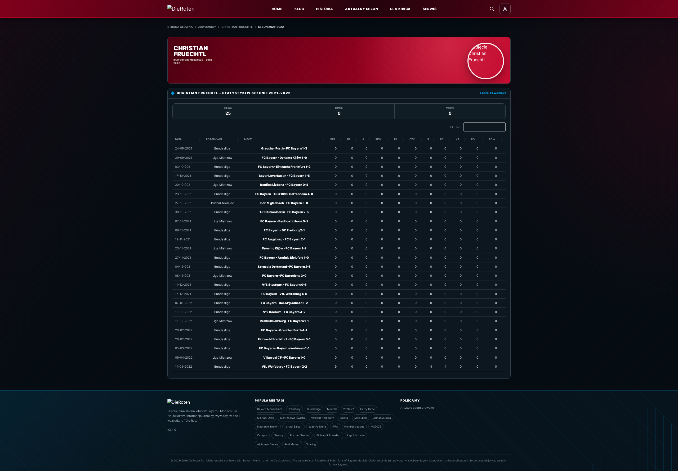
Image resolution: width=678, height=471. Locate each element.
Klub (299, 9)
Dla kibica (400, 9)
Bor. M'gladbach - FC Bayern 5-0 (284, 203)
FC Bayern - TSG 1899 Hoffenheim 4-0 (284, 194)
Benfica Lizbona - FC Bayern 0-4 (284, 185)
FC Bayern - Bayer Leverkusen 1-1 (284, 348)
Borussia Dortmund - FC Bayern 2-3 (284, 266)
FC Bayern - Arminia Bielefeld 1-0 (284, 257)
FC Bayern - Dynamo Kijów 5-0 (284, 158)
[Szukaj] (491, 8)
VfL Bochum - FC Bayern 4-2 (284, 312)
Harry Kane (367, 409)
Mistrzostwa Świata (292, 417)
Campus (262, 435)
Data (178, 139)
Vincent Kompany (322, 417)
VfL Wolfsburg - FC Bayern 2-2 (284, 366)
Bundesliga (314, 409)
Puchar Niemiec (300, 435)
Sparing (311, 444)
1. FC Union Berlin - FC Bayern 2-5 (284, 212)
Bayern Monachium (269, 409)
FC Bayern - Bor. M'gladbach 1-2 (284, 303)
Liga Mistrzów (356, 435)
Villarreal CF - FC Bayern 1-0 (284, 357)
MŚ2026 (376, 426)
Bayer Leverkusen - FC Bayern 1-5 (284, 176)
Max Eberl (360, 417)
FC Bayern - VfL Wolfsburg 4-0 (284, 294)
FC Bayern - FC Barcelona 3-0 (284, 276)
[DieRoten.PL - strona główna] (192, 8)
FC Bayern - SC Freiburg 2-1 (284, 230)
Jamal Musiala (382, 417)
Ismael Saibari (293, 426)
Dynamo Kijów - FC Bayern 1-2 (284, 248)
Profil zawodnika (493, 93)
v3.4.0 (171, 430)
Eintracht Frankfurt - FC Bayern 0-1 (284, 339)
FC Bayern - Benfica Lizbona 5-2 (284, 221)
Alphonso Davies (267, 444)
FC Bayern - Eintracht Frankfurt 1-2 (284, 167)
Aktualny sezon (361, 9)
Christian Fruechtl (237, 27)
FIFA (335, 426)
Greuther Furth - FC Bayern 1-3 (284, 148)
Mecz (248, 139)
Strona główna (180, 27)
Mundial (332, 409)
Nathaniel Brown (267, 426)
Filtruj (455, 126)
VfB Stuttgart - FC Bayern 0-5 (284, 285)
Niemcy (279, 435)
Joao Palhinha (317, 426)
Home (277, 9)
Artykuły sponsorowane (417, 408)
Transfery (294, 409)
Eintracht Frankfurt (328, 435)
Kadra (344, 417)
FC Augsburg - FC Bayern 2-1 (284, 239)
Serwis (429, 9)
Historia (324, 9)
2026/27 (348, 409)
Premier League (354, 426)
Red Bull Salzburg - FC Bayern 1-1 (284, 321)
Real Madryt (292, 444)
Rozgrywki (214, 139)
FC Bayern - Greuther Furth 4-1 (284, 330)
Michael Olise (265, 417)
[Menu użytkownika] (505, 8)
